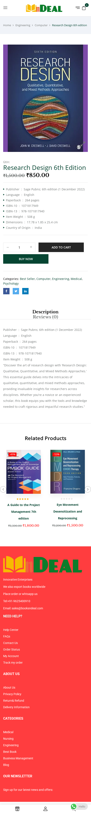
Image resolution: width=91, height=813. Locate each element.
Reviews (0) (45, 317)
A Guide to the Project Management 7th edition (23, 511)
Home (7, 25)
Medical (76, 279)
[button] (84, 8)
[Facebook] (6, 291)
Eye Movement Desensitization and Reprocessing (67, 511)
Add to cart (61, 247)
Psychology (11, 283)
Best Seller (27, 279)
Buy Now (26, 259)
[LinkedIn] (25, 291)
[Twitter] (16, 291)
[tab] (45, 311)
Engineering (22, 25)
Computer (41, 25)
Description (45, 312)
